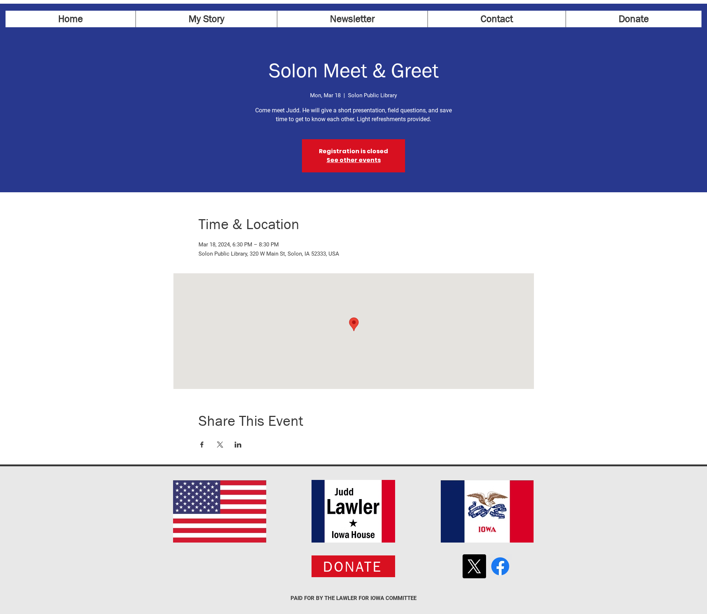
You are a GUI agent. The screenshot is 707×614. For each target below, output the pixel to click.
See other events (354, 160)
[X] (474, 566)
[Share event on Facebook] (201, 445)
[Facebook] (500, 566)
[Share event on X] (220, 445)
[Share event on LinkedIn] (238, 445)
